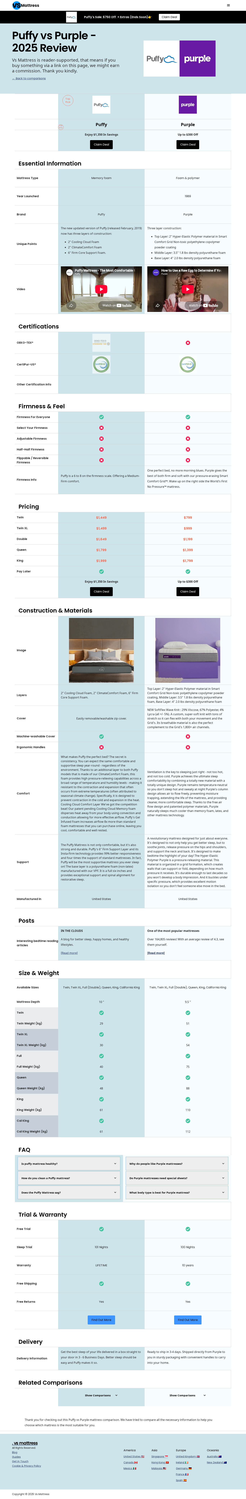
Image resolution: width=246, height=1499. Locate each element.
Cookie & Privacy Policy (26, 1466)
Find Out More (101, 1320)
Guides (16, 1457)
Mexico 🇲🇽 (130, 1468)
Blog (14, 1452)
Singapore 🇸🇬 (159, 1456)
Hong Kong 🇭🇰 (160, 1462)
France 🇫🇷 (182, 1474)
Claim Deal (169, 17)
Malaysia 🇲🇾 (158, 1468)
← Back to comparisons (29, 78)
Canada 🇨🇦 (130, 1462)
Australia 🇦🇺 (214, 1456)
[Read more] (69, 953)
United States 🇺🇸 (134, 1456)
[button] (228, 5)
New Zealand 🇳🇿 (217, 1462)
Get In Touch (20, 1461)
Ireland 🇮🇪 (182, 1462)
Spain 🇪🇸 (181, 1480)
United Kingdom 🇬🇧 (188, 1456)
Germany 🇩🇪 (184, 1468)
